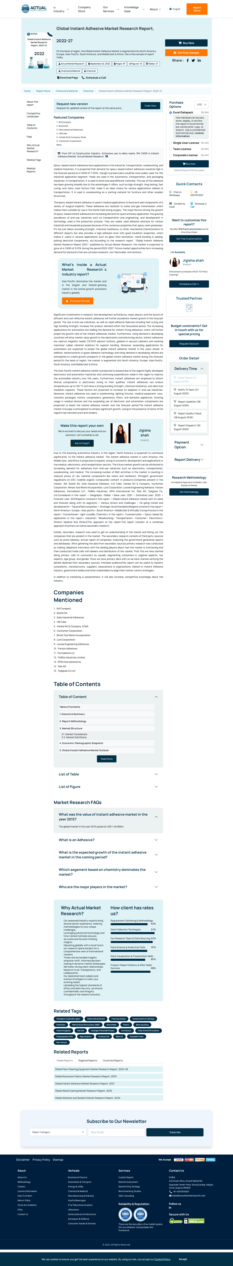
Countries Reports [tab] (113, 1060)
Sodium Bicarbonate (96, 1019)
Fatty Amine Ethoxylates (148, 1030)
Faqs (29, 136)
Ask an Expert (82, 443)
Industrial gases (63, 1030)
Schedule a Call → (189, 284)
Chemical (91, 70)
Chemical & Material (70, 70)
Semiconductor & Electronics (82, 1214)
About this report (32, 103)
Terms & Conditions (27, 1205)
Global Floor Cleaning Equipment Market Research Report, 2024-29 (91, 1069)
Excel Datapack (191, 112)
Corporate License (191, 155)
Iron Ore (80, 1030)
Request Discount (189, 343)
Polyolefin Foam (136, 1036)
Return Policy (24, 1200)
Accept (183, 1259)
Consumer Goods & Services (82, 1223)
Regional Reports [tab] (87, 1060)
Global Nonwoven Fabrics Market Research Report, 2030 (86, 1076)
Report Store (197, 9)
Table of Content (73, 696)
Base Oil (119, 1036)
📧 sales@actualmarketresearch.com (187, 1195)
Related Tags (34, 159)
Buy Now (188, 43)
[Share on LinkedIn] (199, 60)
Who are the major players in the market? (93, 887)
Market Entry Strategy (129, 1186)
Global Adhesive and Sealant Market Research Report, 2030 (87, 1097)
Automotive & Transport (79, 1182)
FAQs (20, 1209)
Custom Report (126, 1177)
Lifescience (73, 1209)
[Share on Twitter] (193, 60)
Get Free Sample (188, 53)
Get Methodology (189, 491)
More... (59, 144)
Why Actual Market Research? (33, 148)
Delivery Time (185, 368)
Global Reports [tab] (65, 1060)
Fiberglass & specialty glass (68, 1019)
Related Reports (31, 170)
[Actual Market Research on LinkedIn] (170, 1207)
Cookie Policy (162, 1259)
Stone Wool (111, 1025)
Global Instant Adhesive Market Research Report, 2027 (85, 1083)
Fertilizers (60, 1025)
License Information (27, 1191)
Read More (107, 758)
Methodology (24, 1182)
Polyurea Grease (119, 1019)
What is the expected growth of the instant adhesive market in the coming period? (103, 854)
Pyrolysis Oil (103, 1036)
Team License (191, 149)
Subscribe (175, 1132)
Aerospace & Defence (78, 1218)
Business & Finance (77, 1177)
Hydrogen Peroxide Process (102, 1030)
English (176, 9)
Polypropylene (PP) (64, 1036)
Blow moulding (142, 1025)
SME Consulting (126, 1195)
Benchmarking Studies (130, 1191)
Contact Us (23, 1214)
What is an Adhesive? (76, 840)
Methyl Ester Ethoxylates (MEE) (86, 1025)
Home (27, 91)
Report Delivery (187, 459)
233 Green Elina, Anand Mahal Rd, (186, 1180)
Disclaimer (23, 1159)
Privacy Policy (41, 1159)
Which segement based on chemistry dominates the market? (102, 872)
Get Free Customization (189, 238)
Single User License (191, 143)
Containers (126, 1030)
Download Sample (80, 300)
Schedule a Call (96, 77)
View (153, 105)
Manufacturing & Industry (81, 1195)
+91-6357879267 (180, 1191)
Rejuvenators (86, 1036)
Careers (21, 1186)
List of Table (69, 774)
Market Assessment (128, 1182)
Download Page (68, 77)
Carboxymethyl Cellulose (143, 1019)
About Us (22, 1177)
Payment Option (181, 444)
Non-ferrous (61, 1042)
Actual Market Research (72, 63)
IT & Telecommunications (80, 1205)
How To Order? (25, 1195)
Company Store (84, 9)
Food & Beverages (77, 1200)
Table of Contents (32, 126)
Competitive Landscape (33, 115)
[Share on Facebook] (188, 60)
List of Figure (69, 786)
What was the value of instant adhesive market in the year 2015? (103, 816)
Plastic (126, 1025)
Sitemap (58, 1159)
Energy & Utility (75, 1186)
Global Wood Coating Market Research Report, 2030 (83, 1090)
